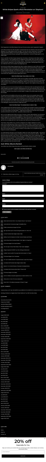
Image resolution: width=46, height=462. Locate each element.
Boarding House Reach (39, 138)
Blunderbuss (18, 138)
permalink (32, 162)
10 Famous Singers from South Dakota (12, 243)
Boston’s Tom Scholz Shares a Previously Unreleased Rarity (17, 266)
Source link (3, 154)
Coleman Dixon (4, 290)
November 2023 (4, 386)
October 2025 (4, 336)
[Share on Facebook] (20, 158)
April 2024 (3, 375)
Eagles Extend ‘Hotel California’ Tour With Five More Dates (24, 293)
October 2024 (4, 362)
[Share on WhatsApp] (18, 158)
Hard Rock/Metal (4, 304)
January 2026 (4, 330)
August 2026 (3, 315)
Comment (4, 184)
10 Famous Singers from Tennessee (11, 256)
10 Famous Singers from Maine (10, 272)
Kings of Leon (27, 67)
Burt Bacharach (39, 89)
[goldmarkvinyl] (23, 3)
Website (4, 204)
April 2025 (3, 349)
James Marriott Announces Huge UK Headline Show (15, 224)
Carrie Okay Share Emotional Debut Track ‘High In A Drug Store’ (18, 240)
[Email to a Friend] (24, 158)
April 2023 (3, 401)
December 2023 (4, 384)
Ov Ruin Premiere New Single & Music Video (13, 233)
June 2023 (3, 397)
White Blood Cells (32, 58)
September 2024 (4, 364)
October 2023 (4, 388)
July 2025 (3, 343)
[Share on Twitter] (22, 158)
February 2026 (4, 328)
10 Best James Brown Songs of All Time (12, 227)
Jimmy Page (36, 99)
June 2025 (3, 345)
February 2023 (4, 405)
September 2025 (4, 338)
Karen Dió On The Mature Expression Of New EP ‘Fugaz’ (16, 282)
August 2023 (3, 392)
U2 (39, 101)
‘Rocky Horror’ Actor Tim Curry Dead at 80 (13, 279)
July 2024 (3, 369)
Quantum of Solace (19, 128)
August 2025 (3, 341)
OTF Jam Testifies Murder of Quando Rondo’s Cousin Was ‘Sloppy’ (18, 259)
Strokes (35, 67)
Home (2, 430)
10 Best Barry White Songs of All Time (11, 174)
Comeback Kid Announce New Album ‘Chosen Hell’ (15, 269)
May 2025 (3, 347)
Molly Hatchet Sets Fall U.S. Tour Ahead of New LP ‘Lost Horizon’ (17, 220)
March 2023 (3, 403)
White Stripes (14, 47)
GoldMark (28, 12)
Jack (16, 62)
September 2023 (4, 390)
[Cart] (44, 3)
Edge (43, 101)
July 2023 (3, 394)
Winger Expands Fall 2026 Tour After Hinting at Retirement (16, 250)
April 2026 (3, 323)
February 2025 (4, 354)
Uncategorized (4, 308)
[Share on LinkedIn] (28, 158)
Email (3, 198)
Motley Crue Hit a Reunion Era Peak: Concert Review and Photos (18, 237)
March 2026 (3, 326)
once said (26, 118)
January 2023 (4, 407)
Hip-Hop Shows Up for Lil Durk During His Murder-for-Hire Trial (17, 230)
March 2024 (3, 377)
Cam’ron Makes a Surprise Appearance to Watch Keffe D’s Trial (18, 275)
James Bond (29, 125)
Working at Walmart (5, 293)
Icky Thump (16, 135)
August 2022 (3, 418)
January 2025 (4, 356)
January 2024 (4, 381)
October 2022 (4, 414)
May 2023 (3, 399)
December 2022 (4, 409)
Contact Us (3, 434)
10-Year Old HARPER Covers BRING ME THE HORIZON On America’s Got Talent (26, 290)
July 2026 (3, 317)
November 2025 (4, 334)
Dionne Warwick (6, 111)
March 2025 (3, 351)
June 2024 (3, 371)
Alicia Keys (10, 128)
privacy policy (25, 459)
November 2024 (4, 360)
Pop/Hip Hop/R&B (5, 306)
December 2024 (4, 358)
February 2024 (4, 379)
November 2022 (4, 412)
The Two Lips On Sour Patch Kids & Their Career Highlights (16, 246)
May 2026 (3, 321)
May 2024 (3, 373)
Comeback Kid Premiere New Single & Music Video (15, 262)
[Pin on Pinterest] (26, 158)
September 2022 (4, 416)
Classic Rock (23, 7)
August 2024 (3, 366)
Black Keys (21, 67)
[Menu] (1, 3)
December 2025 (4, 332)
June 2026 (3, 319)
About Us (3, 432)
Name (3, 193)
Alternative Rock (4, 300)
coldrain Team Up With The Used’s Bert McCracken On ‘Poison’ (17, 253)
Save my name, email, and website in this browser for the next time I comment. (20, 209)
